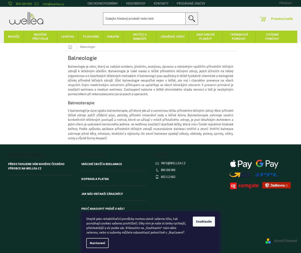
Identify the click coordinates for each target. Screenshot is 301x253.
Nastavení (97, 243)
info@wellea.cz (173, 163)
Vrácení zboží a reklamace (101, 164)
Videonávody (135, 3)
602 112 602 (168, 177)
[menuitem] (14, 37)
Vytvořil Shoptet (285, 241)
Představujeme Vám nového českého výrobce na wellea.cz (36, 166)
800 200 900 (168, 170)
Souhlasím (204, 221)
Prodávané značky (191, 3)
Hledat (193, 18)
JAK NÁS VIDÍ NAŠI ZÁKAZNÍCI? (102, 194)
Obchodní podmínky (103, 3)
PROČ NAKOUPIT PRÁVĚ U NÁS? (103, 209)
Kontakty (161, 3)
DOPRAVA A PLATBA (95, 179)
